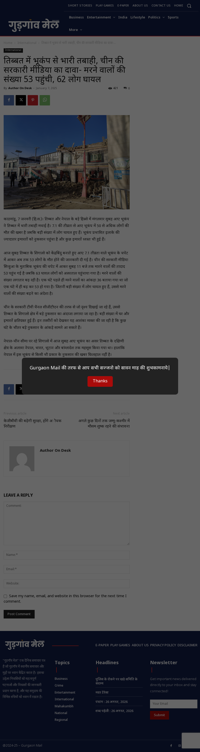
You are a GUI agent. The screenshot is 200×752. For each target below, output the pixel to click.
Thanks (100, 381)
